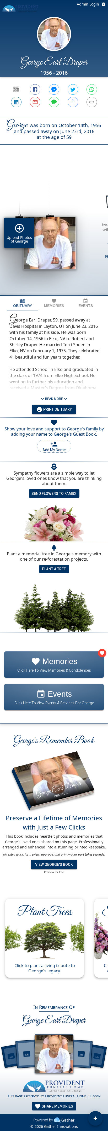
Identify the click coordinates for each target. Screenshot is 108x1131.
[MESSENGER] (54, 89)
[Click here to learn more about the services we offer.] (54, 1087)
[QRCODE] (16, 89)
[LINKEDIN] (16, 102)
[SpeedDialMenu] (95, 1118)
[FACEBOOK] (35, 89)
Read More (54, 399)
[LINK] (92, 102)
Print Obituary (57, 409)
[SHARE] (73, 102)
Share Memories (57, 1106)
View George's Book (54, 864)
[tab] (22, 303)
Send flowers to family (53, 493)
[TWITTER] (73, 89)
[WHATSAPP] (92, 89)
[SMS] (54, 102)
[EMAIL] (35, 102)
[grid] (54, 229)
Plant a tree (54, 569)
